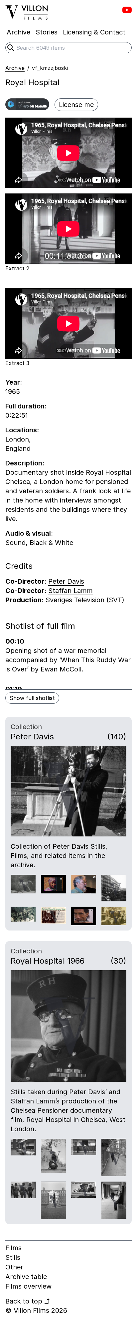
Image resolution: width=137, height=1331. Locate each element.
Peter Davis (66, 581)
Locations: (22, 430)
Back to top (27, 1301)
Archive (15, 68)
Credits (19, 566)
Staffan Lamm (70, 591)
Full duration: (26, 406)
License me (76, 105)
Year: (13, 382)
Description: (24, 463)
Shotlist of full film (40, 626)
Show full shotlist (32, 698)
